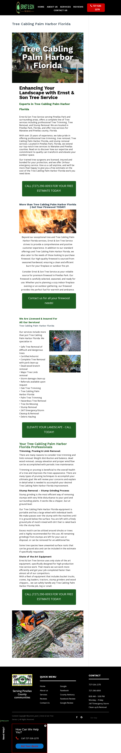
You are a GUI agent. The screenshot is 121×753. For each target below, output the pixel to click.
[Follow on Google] (81, 717)
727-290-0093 (95, 690)
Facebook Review (67, 698)
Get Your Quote (29, 746)
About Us (52, 7)
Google (63, 686)
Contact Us (60, 11)
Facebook (64, 690)
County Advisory (67, 694)
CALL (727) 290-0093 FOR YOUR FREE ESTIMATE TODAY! (49, 188)
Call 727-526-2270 (30, 738)
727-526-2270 (97, 7)
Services (65, 7)
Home (41, 7)
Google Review (66, 703)
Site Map (93, 718)
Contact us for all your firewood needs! (49, 300)
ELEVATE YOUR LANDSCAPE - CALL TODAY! (49, 429)
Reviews (78, 7)
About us (44, 690)
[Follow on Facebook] (77, 717)
